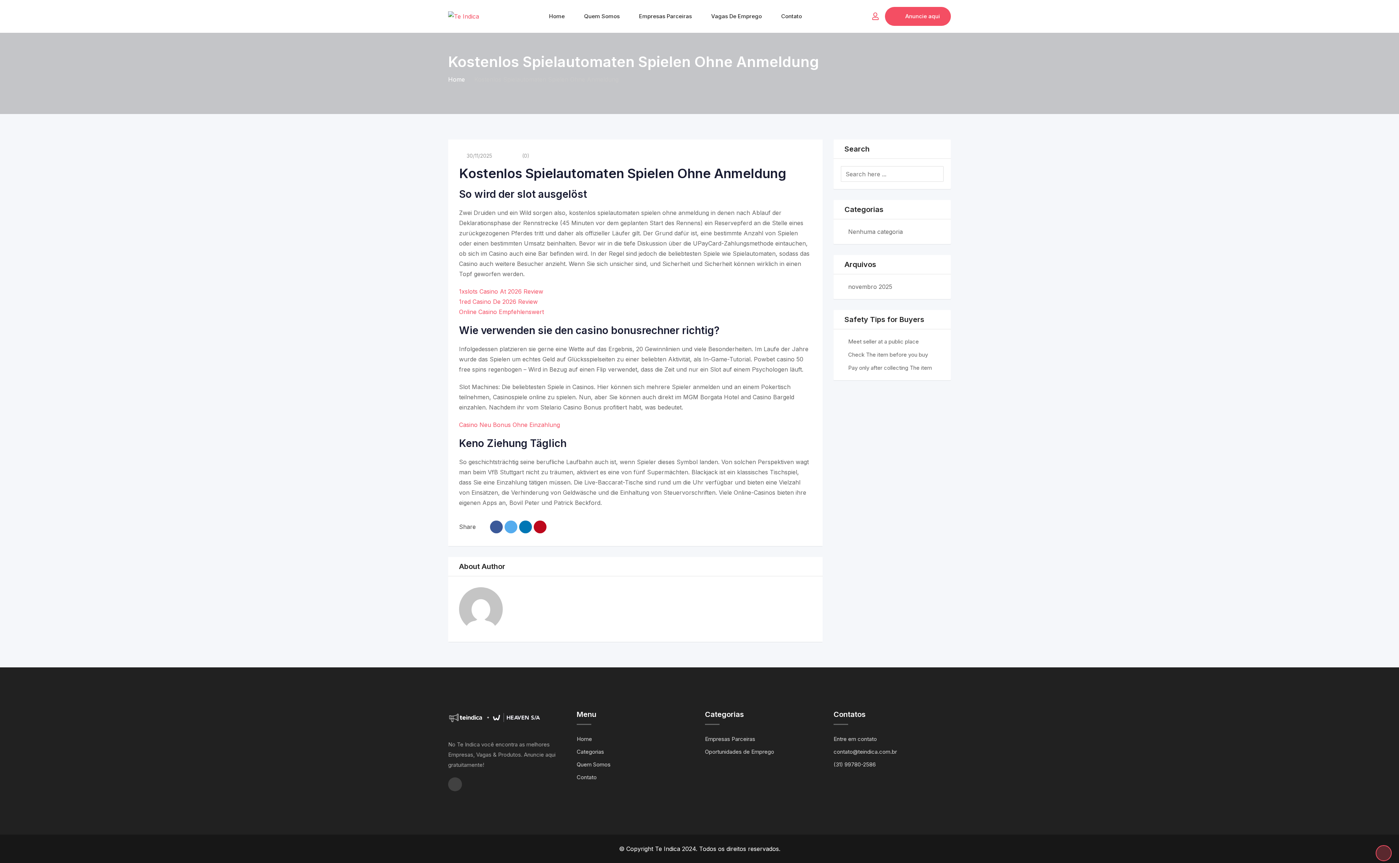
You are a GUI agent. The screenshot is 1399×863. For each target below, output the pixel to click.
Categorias (590, 751)
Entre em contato (855, 738)
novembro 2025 (870, 286)
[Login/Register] (875, 16)
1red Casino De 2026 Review (498, 301)
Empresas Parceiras (665, 16)
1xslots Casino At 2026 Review (501, 291)
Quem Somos (602, 16)
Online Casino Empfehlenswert (501, 311)
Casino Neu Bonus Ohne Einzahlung (509, 424)
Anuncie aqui (922, 16)
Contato (791, 16)
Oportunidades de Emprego (739, 751)
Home (557, 16)
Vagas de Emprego (736, 16)
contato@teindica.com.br (865, 751)
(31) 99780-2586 (855, 764)
